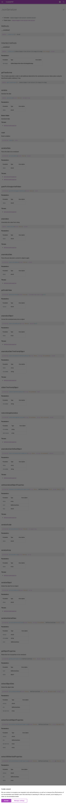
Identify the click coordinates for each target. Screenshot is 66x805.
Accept (6, 800)
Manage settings (19, 800)
